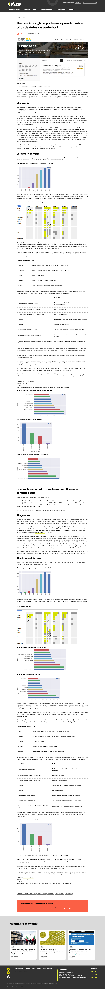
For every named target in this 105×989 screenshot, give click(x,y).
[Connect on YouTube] (96, 978)
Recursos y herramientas (68, 2)
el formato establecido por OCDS (46, 133)
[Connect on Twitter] (92, 971)
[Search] (96, 2)
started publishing (40, 532)
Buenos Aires (33, 893)
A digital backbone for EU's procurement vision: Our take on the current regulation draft (51, 951)
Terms (22, 986)
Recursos (39, 968)
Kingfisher (66, 387)
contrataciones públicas (76, 954)
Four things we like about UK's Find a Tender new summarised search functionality (80, 951)
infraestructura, (16, 954)
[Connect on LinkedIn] (92, 978)
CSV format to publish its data (35, 540)
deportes (21, 954)
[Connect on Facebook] (92, 975)
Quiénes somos (61, 9)
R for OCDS (25, 879)
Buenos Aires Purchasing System (48, 562)
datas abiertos (69, 893)
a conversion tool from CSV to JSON (51, 542)
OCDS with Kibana (28, 877)
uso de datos (51, 893)
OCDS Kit (19, 881)
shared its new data (48, 501)
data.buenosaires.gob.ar (65, 109)
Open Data (20, 893)
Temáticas (27, 9)
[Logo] (25, 4)
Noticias (71, 9)
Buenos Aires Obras (70, 96)
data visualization (42, 893)
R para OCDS (25, 383)
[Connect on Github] (96, 971)
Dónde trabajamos (46, 9)
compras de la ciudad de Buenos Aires (56, 158)
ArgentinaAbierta (59, 893)
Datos (35, 9)
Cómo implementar (14, 9)
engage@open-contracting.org (66, 972)
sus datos (61, 131)
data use (26, 893)
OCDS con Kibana (29, 381)
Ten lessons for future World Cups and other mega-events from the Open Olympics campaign (23, 951)
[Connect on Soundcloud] (96, 974)
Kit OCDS (19, 385)
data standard (66, 529)
